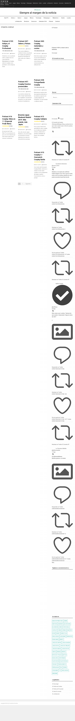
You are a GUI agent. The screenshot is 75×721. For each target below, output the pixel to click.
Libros (54, 651)
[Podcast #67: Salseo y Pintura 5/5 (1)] (25, 39)
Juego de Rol (55, 645)
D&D (68, 630)
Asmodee (60, 624)
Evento (40, 3)
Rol (61, 667)
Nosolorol (55, 658)
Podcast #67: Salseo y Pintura (24, 43)
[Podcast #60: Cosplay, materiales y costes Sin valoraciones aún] (41, 39)
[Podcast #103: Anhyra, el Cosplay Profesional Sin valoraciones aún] (9, 39)
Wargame (54, 673)
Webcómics (35, 3)
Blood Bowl (67, 624)
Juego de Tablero (65, 645)
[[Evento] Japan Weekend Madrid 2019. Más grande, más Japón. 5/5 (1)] (25, 113)
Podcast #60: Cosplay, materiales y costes (39, 45)
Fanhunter (69, 636)
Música (18, 3)
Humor (10, 3)
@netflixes (54, 307)
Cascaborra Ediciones (61, 163)
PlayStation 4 (64, 661)
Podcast (2, 4)
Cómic (59, 630)
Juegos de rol (65, 648)
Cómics (6, 3)
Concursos (61, 3)
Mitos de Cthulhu (57, 654)
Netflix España (59, 283)
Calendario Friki (67, 3)
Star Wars (55, 670)
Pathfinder (62, 658)
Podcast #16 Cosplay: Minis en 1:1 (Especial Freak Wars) (8, 121)
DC (71, 630)
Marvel (64, 651)
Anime (65, 620)
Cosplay (54, 630)
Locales (44, 3)
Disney (58, 633)
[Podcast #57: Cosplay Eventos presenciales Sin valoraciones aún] (25, 79)
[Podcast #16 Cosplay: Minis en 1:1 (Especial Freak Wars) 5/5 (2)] (9, 114)
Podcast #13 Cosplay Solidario (40, 119)
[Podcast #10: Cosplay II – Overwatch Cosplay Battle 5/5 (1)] (41, 150)
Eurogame (62, 636)
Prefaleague (55, 667)
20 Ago (54, 167)
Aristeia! (54, 624)
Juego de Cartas (56, 642)
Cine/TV (2, 3)
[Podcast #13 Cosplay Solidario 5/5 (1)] (41, 114)
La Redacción (50, 3)
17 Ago (54, 452)
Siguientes (28, 183)
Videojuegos (29, 3)
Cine (61, 627)
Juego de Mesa (66, 642)
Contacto (7, 4)
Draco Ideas (55, 636)
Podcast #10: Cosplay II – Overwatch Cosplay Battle (39, 157)
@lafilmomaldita (56, 450)
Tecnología (23, 3)
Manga (59, 651)
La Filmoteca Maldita (61, 448)
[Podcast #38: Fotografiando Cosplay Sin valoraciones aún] (41, 78)
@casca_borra (55, 165)
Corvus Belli (66, 627)
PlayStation (55, 661)
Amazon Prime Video (57, 620)
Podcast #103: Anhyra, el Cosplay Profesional (7, 45)
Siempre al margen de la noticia (37, 12)
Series (65, 667)
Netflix (65, 654)
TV (60, 670)
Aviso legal (55, 684)
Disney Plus (64, 633)
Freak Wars (55, 639)
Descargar (54, 53)
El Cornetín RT (65, 159)
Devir (53, 633)
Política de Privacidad (58, 689)
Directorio (56, 3)
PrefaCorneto (62, 664)
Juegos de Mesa (56, 648)
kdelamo (13, 53)
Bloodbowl (55, 627)
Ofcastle (29, 129)
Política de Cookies (57, 686)
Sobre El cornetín (57, 691)
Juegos (14, 3)
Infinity (62, 639)
